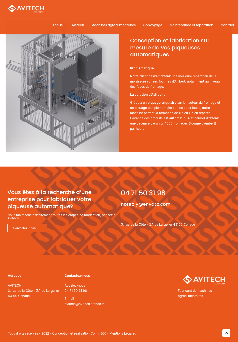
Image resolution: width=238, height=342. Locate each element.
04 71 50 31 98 (143, 193)
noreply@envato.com (146, 204)
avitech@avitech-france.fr (84, 304)
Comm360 (98, 333)
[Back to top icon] (226, 333)
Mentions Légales (123, 333)
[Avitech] (26, 8)
